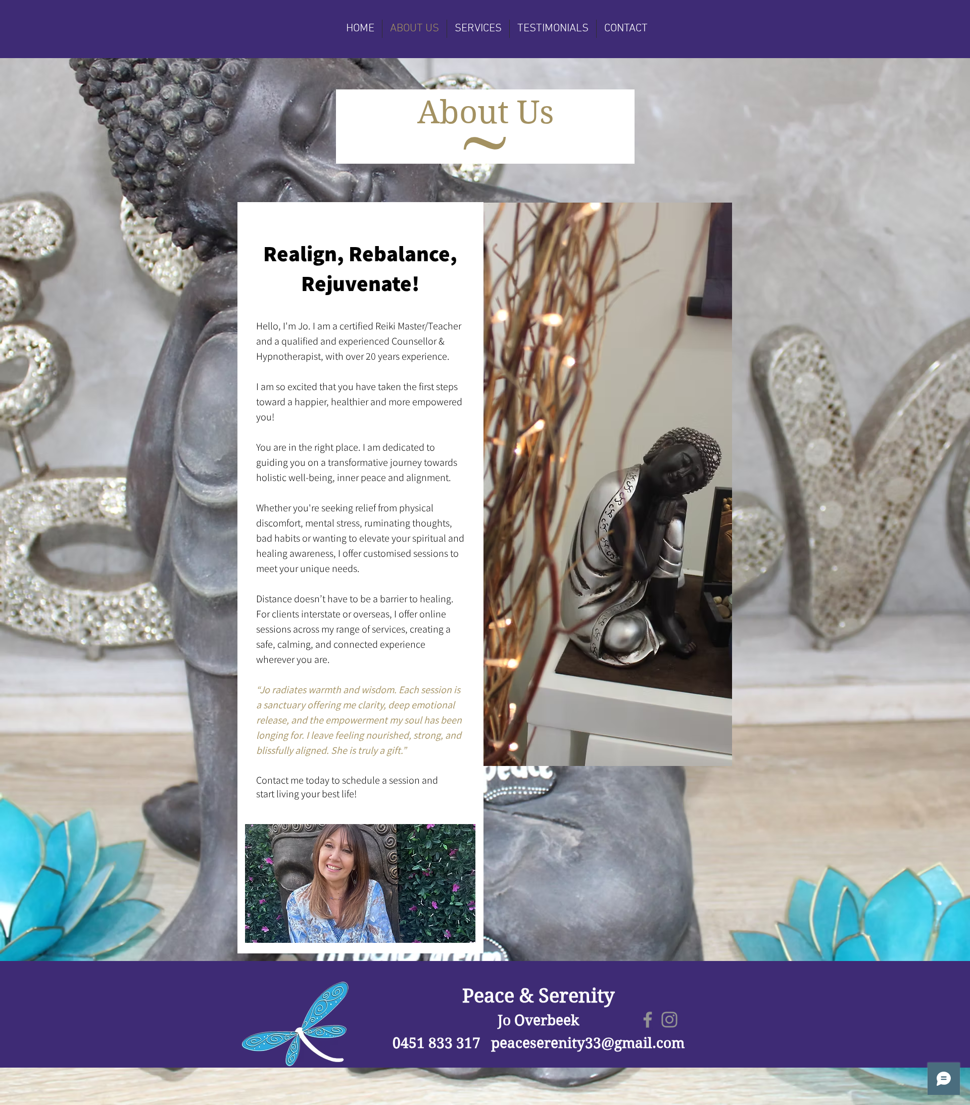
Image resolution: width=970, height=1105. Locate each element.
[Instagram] (669, 1019)
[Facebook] (647, 1019)
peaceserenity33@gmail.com (588, 1043)
